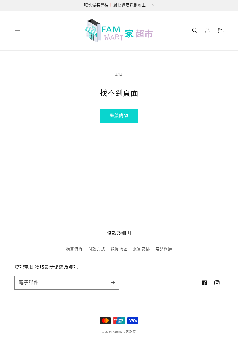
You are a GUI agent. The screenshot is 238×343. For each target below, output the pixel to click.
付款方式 (96, 248)
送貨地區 (119, 248)
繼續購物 (119, 115)
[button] (17, 30)
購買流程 (74, 248)
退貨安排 (141, 248)
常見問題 (163, 248)
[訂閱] (112, 282)
